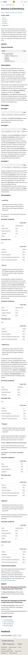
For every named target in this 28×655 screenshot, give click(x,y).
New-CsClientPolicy (8, 623)
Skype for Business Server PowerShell (13, 12)
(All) (2, 243)
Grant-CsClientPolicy (9, 622)
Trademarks (3, 653)
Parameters (4, 23)
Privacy (9, 649)
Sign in (25, 1)
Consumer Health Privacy (7, 651)
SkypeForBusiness (10, 4)
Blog (19, 647)
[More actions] (26, 5)
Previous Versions (13, 647)
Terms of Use (18, 651)
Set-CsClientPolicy (8, 625)
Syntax (3, 18)
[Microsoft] (14, 2)
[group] (14, 131)
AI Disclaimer (4, 647)
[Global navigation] (1, 2)
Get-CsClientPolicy (8, 620)
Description (4, 19)
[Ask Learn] (23, 5)
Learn (2, 4)
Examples (4, 21)
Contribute (3, 649)
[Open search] (21, 2)
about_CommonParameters (8, 580)
